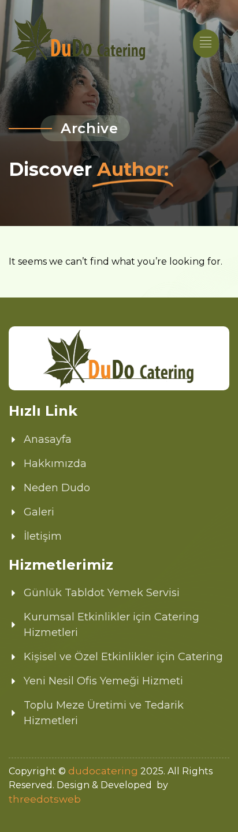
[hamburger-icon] (206, 43)
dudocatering (103, 771)
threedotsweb (45, 799)
